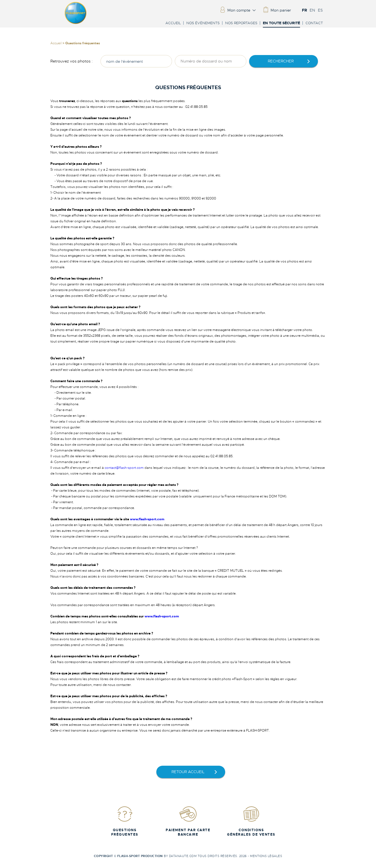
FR (304, 10)
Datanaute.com (183, 856)
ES (320, 10)
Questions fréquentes (124, 832)
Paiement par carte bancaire (188, 832)
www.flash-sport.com (147, 519)
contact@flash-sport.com (124, 468)
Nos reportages (241, 23)
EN (312, 10)
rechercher (281, 61)
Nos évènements (203, 23)
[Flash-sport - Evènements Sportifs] (75, 23)
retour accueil (188, 771)
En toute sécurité (281, 23)
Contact (314, 23)
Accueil (173, 23)
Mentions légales (266, 856)
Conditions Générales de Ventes (251, 832)
